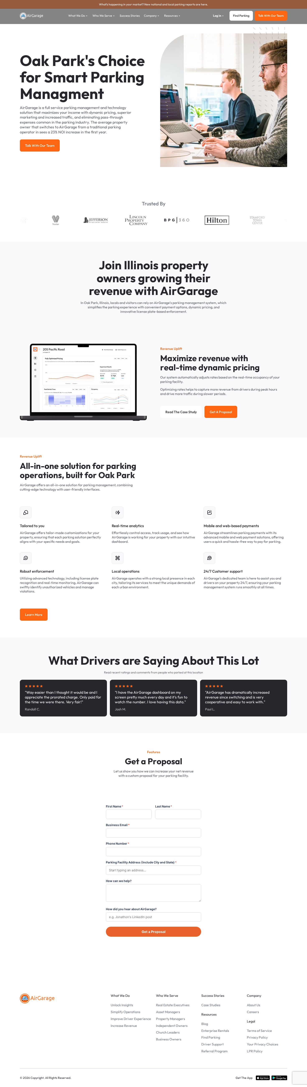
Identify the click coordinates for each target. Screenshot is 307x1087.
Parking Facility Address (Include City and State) (141, 862)
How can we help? (119, 881)
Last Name (163, 806)
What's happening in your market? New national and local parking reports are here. (153, 4)
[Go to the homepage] (37, 998)
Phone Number (117, 843)
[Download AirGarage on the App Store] (263, 1077)
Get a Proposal (153, 932)
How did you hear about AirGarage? (131, 909)
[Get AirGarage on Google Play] (279, 1077)
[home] (31, 16)
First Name (114, 806)
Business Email (118, 825)
